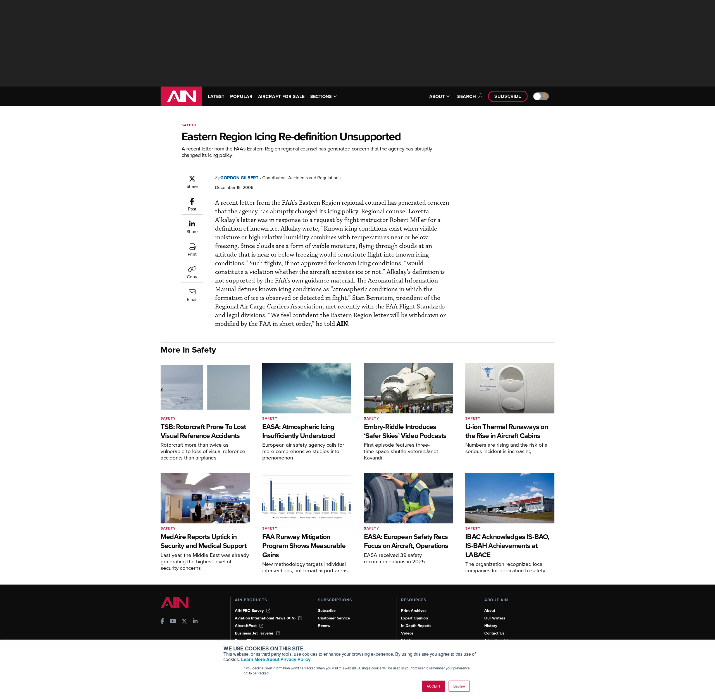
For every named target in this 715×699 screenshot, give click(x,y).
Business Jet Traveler (254, 633)
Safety (189, 125)
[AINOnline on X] (184, 621)
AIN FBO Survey (249, 610)
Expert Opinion (414, 618)
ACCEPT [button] (433, 686)
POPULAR (241, 96)
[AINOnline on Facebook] (162, 621)
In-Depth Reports (416, 625)
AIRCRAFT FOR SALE (281, 96)
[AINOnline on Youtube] (173, 621)
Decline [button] (459, 686)
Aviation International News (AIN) (265, 618)
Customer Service (334, 618)
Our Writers (494, 618)
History (490, 625)
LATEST (216, 96)
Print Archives (413, 610)
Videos (407, 633)
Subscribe (507, 96)
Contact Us (494, 633)
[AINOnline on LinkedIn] (195, 621)
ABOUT (437, 96)
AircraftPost (246, 625)
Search (466, 96)
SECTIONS (321, 96)
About (489, 610)
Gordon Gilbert (239, 177)
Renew (324, 625)
